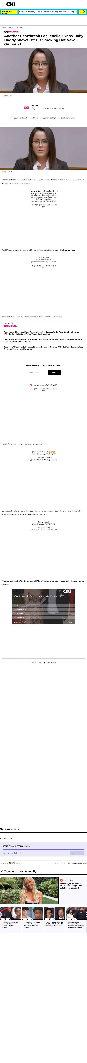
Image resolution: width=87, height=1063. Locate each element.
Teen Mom (19, 28)
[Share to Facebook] (22, 118)
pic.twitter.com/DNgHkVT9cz (43, 262)
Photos (10, 28)
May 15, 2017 (52, 460)
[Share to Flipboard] (51, 118)
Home (4, 28)
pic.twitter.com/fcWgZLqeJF (45, 385)
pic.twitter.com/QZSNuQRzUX (43, 201)
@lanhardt (36, 452)
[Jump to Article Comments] (12, 118)
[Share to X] (37, 118)
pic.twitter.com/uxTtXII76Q (43, 524)
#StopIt (45, 452)
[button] (4, 4)
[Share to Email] (68, 118)
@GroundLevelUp (43, 199)
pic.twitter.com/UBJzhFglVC (43, 454)
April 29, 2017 (52, 530)
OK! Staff (35, 106)
